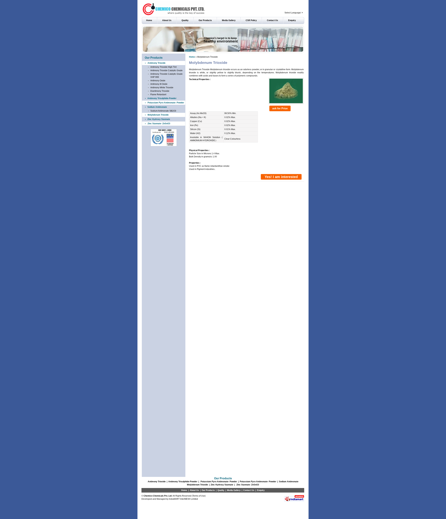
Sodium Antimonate (157, 107)
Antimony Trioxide (157, 63)
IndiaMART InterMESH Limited (183, 499)
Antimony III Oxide (158, 84)
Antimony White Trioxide (161, 87)
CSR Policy (251, 20)
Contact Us (272, 20)
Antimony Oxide (157, 80)
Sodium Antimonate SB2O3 (163, 111)
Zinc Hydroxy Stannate (158, 119)
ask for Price (280, 108)
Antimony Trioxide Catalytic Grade (166, 70)
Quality (185, 20)
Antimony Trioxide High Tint (163, 67)
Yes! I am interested (281, 177)
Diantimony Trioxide (159, 91)
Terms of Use (199, 496)
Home (149, 20)
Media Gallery (229, 20)
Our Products (205, 20)
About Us (166, 20)
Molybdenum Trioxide (158, 115)
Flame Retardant (158, 94)
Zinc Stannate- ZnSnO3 (159, 123)
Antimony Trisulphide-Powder (161, 98)
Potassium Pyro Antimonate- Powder (166, 102)
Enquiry (292, 20)
